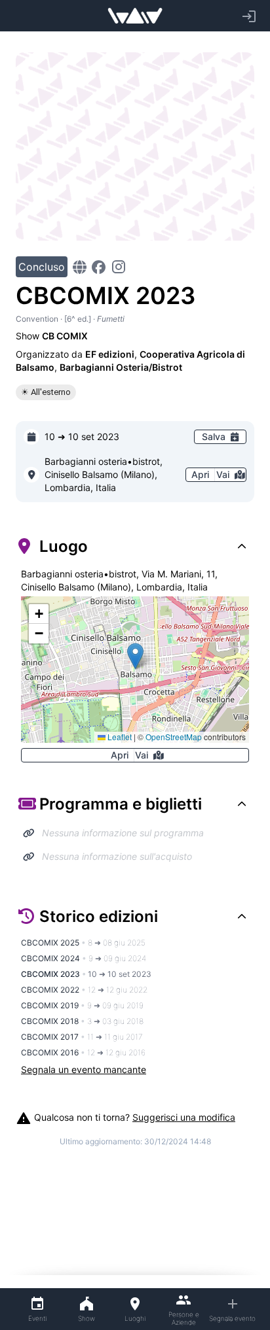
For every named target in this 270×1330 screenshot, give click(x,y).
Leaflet (119, 736)
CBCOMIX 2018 (82, 1021)
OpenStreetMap (173, 736)
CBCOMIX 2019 (82, 1005)
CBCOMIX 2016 (83, 1052)
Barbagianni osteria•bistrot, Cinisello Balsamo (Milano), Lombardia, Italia (104, 474)
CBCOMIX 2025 (83, 942)
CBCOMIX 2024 (83, 958)
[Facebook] (99, 267)
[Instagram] (118, 267)
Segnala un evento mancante (83, 1069)
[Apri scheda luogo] (31, 475)
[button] (135, 656)
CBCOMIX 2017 (82, 1037)
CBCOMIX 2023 (86, 974)
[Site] (80, 267)
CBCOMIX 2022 (84, 990)
